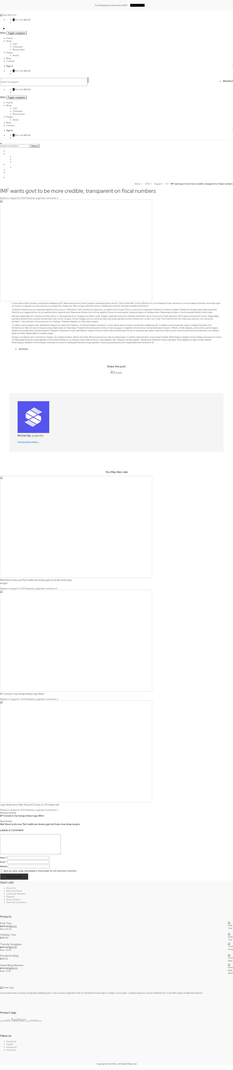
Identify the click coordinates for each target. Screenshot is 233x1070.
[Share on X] (116, 373)
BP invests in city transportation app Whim (22, 693)
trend (34, 1020)
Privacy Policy (13, 899)
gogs (28, 1021)
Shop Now (137, 5)
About (16, 55)
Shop (8, 41)
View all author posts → (28, 441)
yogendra (40, 198)
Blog (8, 58)
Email (3, 862)
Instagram (11, 1047)
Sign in (9, 66)
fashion (18, 1020)
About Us (11, 888)
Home (9, 38)
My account (19, 49)
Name (3, 857)
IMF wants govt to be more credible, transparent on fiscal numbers (78, 190)
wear (40, 1021)
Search (34, 146)
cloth (7, 1020)
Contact (10, 61)
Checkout (18, 46)
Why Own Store (14, 890)
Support (10, 896)
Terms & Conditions (16, 902)
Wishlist (227, 81)
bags (1, 1021)
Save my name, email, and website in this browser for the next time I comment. (40, 871)
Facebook (11, 1041)
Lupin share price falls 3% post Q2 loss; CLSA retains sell (29, 804)
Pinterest (11, 1050)
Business (23, 348)
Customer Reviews (16, 893)
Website (3, 866)
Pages (9, 52)
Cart (15, 43)
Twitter (9, 1044)
